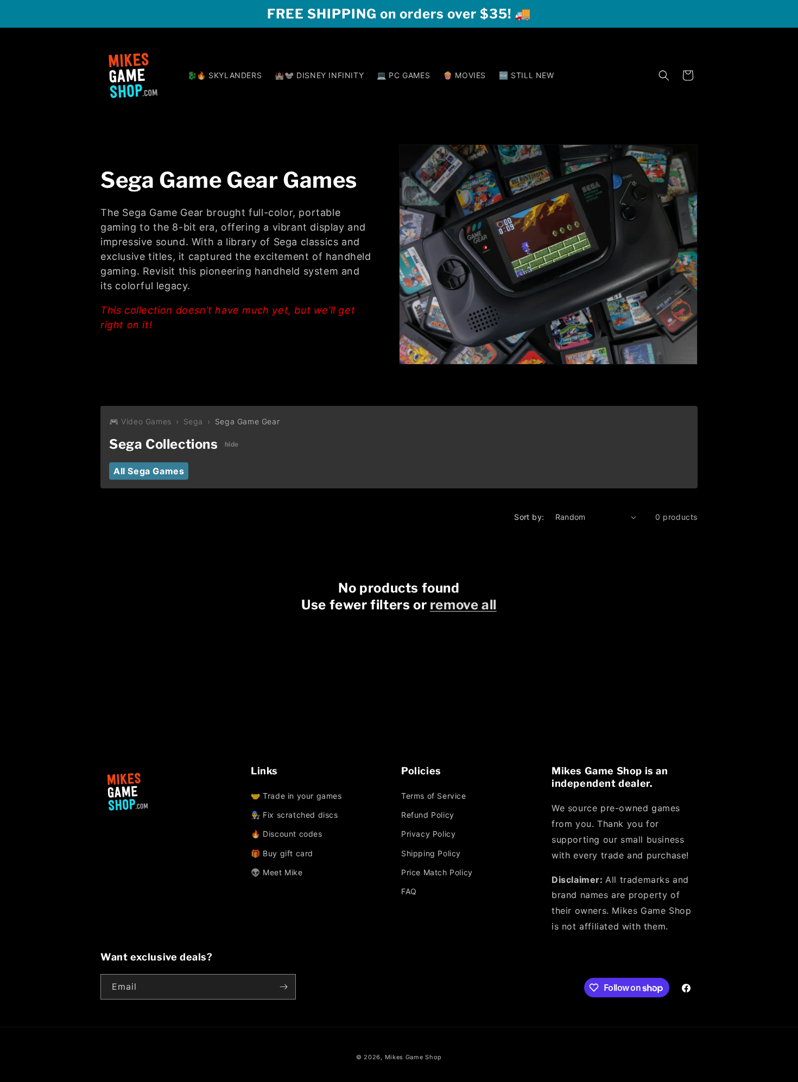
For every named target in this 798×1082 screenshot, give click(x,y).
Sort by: (529, 516)
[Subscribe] (283, 987)
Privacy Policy (428, 833)
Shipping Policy (431, 853)
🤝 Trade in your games (296, 795)
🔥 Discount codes (286, 833)
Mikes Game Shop (413, 1057)
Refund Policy (427, 814)
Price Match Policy (437, 872)
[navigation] (324, 835)
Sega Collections (163, 444)
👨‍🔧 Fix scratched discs (294, 814)
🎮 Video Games (140, 421)
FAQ (409, 891)
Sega (193, 421)
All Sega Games (148, 471)
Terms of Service (433, 795)
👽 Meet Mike (277, 872)
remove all (463, 605)
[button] (664, 75)
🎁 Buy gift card (282, 853)
